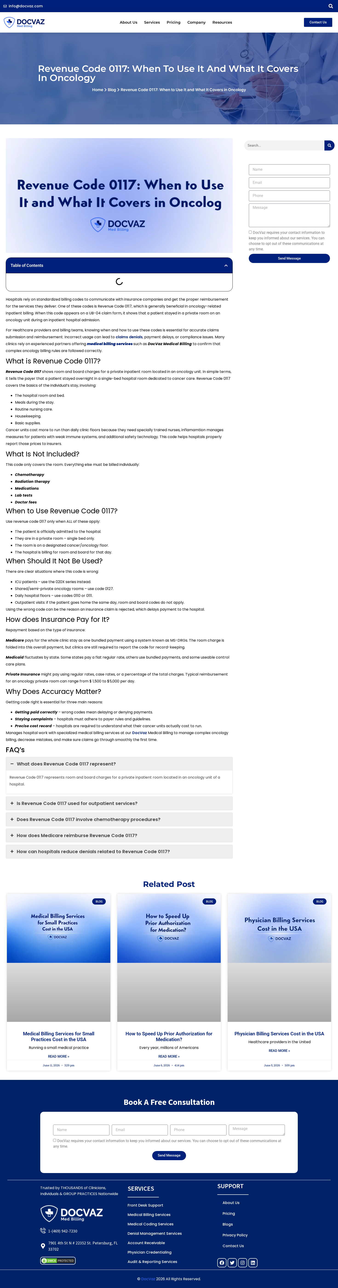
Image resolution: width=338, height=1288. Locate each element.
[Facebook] (221, 1262)
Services (152, 22)
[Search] (329, 145)
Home (97, 89)
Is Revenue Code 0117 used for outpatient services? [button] (77, 803)
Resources (222, 22)
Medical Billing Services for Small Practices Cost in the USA (58, 1036)
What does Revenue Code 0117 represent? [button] (66, 764)
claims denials (129, 337)
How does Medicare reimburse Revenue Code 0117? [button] (77, 835)
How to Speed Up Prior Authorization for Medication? (169, 1036)
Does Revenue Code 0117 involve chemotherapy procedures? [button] (88, 819)
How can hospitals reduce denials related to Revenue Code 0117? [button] (93, 851)
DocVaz (139, 732)
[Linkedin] (253, 1262)
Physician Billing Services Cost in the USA (279, 1034)
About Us (128, 22)
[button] (331, 6)
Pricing (173, 22)
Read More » (58, 1056)
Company (196, 22)
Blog (112, 89)
